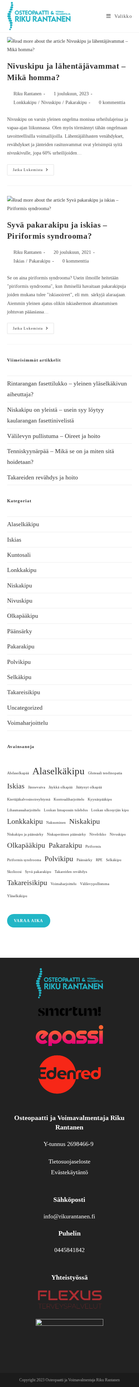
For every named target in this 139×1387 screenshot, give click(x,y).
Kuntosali (19, 554)
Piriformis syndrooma (24, 860)
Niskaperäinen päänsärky (66, 834)
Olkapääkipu (22, 615)
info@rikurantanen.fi (69, 1216)
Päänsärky (19, 631)
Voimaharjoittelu (27, 722)
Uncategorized (25, 707)
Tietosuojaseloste (69, 1161)
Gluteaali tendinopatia (105, 773)
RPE (99, 860)
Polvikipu (19, 661)
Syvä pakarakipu (38, 872)
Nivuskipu (51, 102)
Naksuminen (56, 822)
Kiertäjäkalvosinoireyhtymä (28, 799)
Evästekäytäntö (69, 1172)
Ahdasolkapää (18, 773)
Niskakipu (19, 585)
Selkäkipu (19, 677)
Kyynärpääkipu (100, 799)
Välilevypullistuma (94, 884)
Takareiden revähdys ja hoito (42, 477)
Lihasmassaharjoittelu (23, 810)
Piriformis (93, 846)
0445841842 (69, 1250)
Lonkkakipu (24, 102)
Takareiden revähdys (71, 872)
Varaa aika (29, 920)
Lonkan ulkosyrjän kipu (110, 810)
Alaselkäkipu (23, 524)
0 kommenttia (112, 102)
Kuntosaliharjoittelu (69, 799)
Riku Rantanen (27, 93)
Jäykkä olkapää (61, 787)
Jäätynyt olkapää (89, 787)
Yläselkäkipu (17, 896)
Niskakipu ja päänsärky (25, 834)
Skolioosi (14, 872)
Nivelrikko (97, 834)
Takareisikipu (23, 692)
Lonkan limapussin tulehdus (66, 810)
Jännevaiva (36, 787)
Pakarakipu (76, 102)
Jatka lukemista (33, 168)
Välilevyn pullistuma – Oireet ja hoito (53, 436)
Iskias (18, 261)
